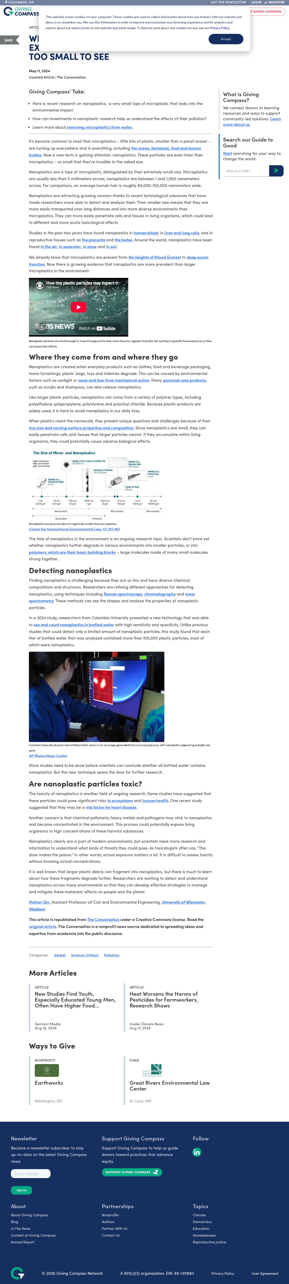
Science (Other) (85, 954)
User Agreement (265, 1273)
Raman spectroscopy (123, 594)
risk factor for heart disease (111, 807)
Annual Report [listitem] (22, 1242)
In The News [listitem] (20, 1228)
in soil (111, 246)
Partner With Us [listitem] (114, 1228)
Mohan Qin (39, 902)
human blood (146, 232)
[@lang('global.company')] (21, 11)
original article (42, 926)
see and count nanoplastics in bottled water (74, 624)
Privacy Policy (222, 1273)
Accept (226, 39)
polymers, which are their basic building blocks (72, 552)
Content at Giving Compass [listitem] (33, 1235)
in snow (90, 246)
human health (155, 800)
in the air (49, 246)
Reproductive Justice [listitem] (209, 1242)
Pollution (112, 954)
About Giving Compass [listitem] (29, 1214)
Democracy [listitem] (202, 1221)
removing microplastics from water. (99, 127)
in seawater (70, 246)
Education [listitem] (201, 1228)
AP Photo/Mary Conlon (48, 755)
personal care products (184, 380)
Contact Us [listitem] (111, 1235)
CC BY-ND (111, 528)
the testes (123, 239)
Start (227, 153)
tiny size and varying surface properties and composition (81, 427)
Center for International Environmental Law (65, 528)
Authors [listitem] (108, 1221)
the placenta (93, 239)
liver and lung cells (181, 232)
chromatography (159, 594)
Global (60, 954)
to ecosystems (120, 800)
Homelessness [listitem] (204, 1235)
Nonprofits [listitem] (110, 1214)
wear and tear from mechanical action (113, 380)
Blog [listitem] (14, 1221)
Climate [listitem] (199, 1214)
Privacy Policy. (220, 28)
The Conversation (103, 919)
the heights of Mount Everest (154, 257)
